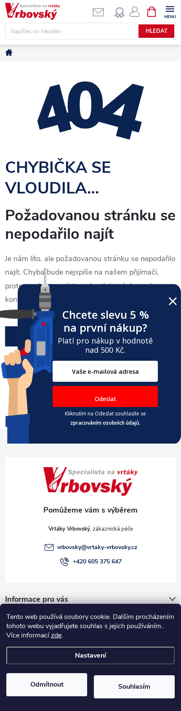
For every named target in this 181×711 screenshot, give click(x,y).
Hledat (157, 31)
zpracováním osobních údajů (104, 422)
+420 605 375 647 (97, 562)
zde (56, 635)
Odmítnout (47, 684)
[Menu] (170, 11)
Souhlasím (134, 686)
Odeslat (105, 399)
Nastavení (90, 655)
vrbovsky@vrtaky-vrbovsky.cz (97, 547)
